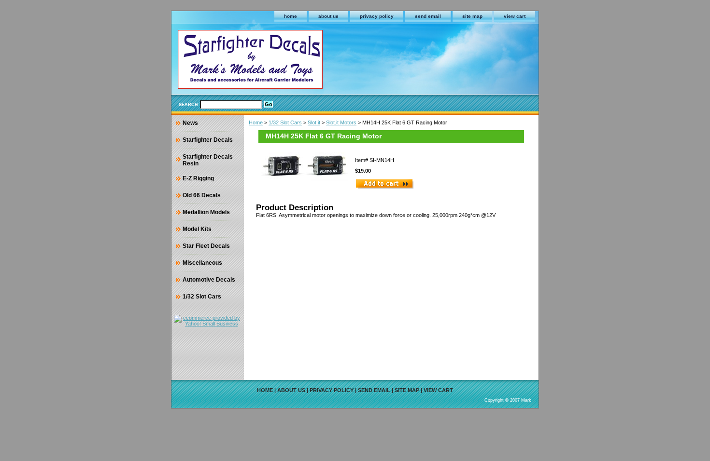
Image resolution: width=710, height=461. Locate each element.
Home (256, 122)
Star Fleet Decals (206, 246)
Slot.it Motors (341, 122)
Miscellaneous (202, 262)
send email (428, 16)
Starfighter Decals (208, 139)
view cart (514, 16)
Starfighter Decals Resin (208, 160)
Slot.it (314, 122)
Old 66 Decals (202, 195)
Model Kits (197, 229)
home (290, 16)
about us (328, 16)
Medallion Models (206, 212)
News (190, 123)
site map (472, 16)
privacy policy (377, 16)
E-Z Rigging (198, 178)
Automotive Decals (209, 279)
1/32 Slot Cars (285, 122)
